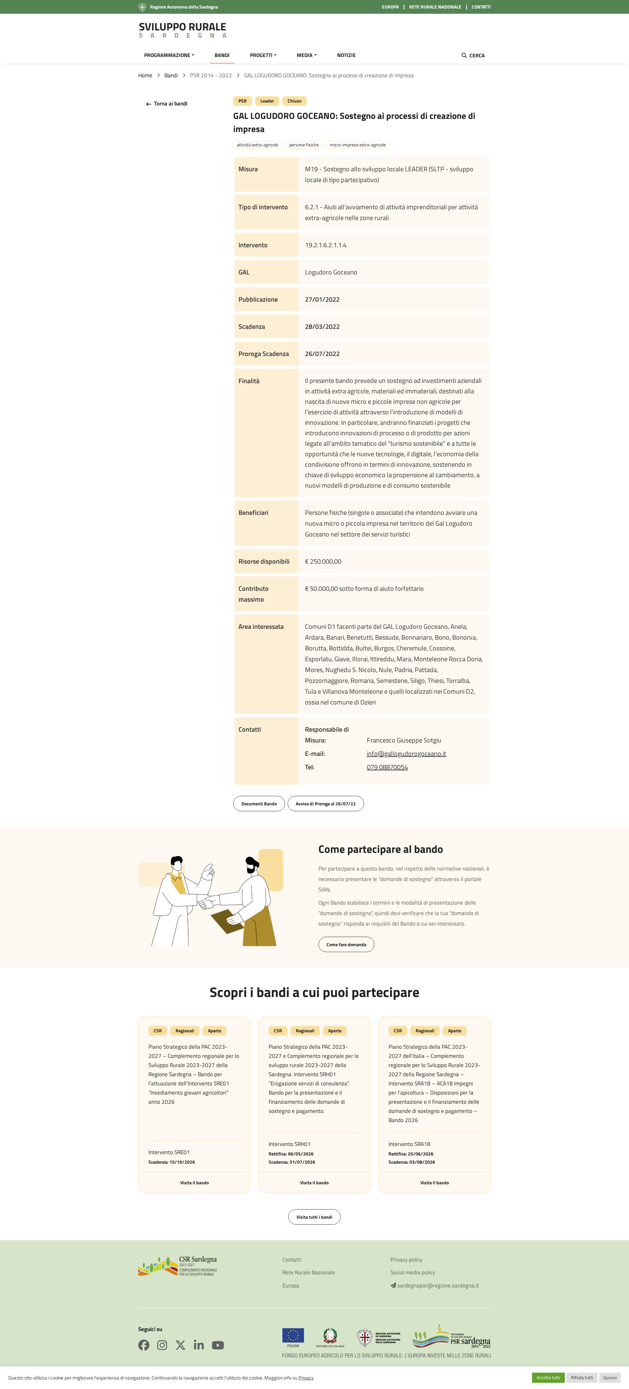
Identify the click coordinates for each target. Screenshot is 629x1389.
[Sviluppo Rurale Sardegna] (182, 30)
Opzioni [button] (610, 1377)
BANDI (222, 55)
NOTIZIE (346, 55)
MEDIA (305, 55)
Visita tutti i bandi (314, 1216)
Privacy (305, 1377)
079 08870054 (387, 767)
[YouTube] (218, 1345)
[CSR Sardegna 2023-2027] (177, 1265)
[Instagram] (166, 1345)
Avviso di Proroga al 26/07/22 (326, 803)
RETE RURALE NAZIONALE (435, 6)
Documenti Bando (259, 803)
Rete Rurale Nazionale (308, 1272)
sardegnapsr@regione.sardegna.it (437, 1285)
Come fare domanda (346, 944)
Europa (290, 1285)
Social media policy (413, 1272)
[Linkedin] (203, 1345)
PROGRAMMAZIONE (167, 55)
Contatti (291, 1260)
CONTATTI (481, 6)
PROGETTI (261, 55)
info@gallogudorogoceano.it (406, 753)
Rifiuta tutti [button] (582, 1377)
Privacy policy (406, 1260)
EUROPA (390, 6)
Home (145, 75)
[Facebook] (147, 1345)
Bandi (171, 75)
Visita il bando (194, 1182)
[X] (184, 1345)
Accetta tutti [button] (548, 1377)
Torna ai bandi (170, 103)
